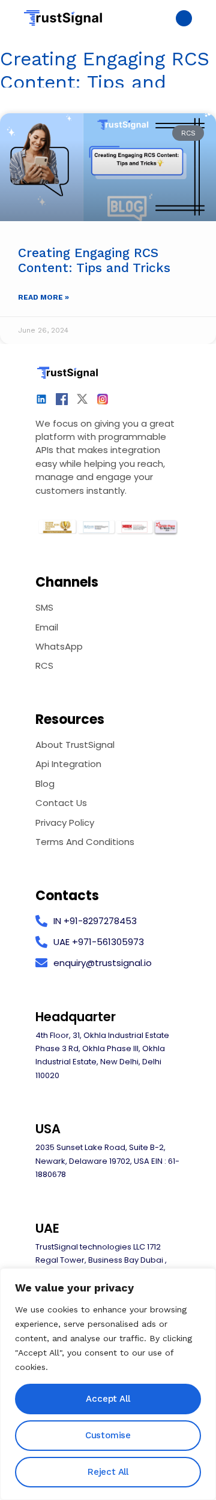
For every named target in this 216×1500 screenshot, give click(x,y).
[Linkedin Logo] (41, 399)
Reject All (108, 1471)
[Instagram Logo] (103, 399)
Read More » (43, 297)
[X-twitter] (82, 399)
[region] (108, 1384)
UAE (47, 1228)
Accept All (108, 1398)
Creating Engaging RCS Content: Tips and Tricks (94, 260)
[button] (184, 18)
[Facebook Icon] (62, 399)
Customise (108, 1435)
